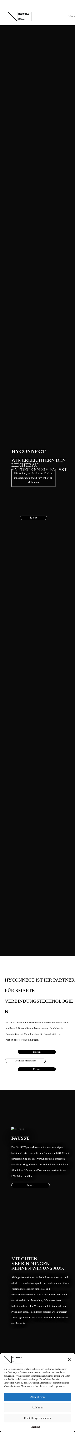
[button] (69, 1359)
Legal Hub (35, 1426)
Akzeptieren (37, 1396)
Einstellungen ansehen (37, 1418)
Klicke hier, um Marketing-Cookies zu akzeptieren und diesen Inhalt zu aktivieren (33, 478)
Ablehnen (37, 1407)
